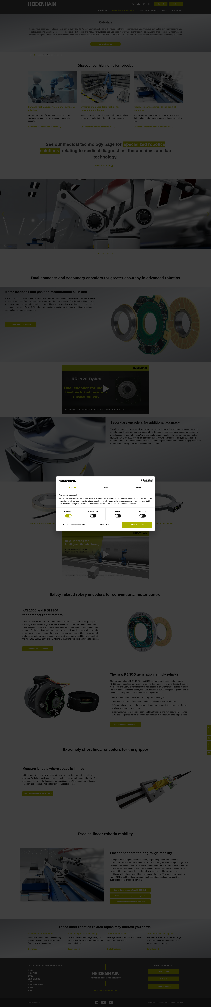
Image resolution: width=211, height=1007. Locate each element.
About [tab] (138, 488)
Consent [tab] (72, 488)
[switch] (93, 515)
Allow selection (105, 525)
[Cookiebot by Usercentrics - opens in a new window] (143, 480)
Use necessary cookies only (74, 525)
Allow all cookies (137, 525)
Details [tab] (105, 488)
